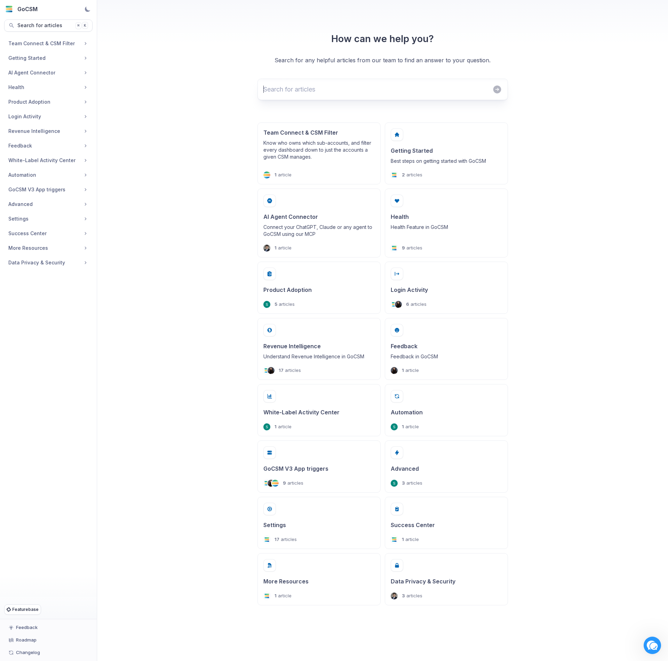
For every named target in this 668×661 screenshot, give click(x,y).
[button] (652, 645)
